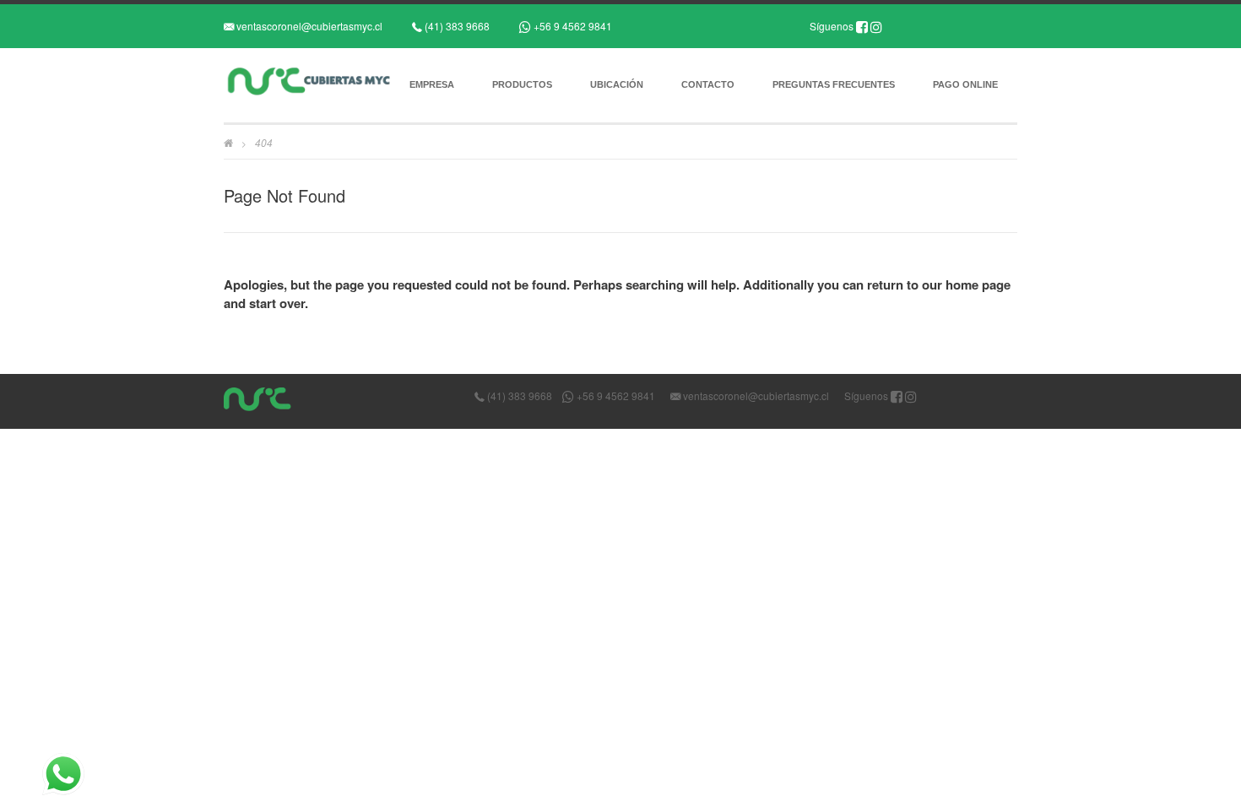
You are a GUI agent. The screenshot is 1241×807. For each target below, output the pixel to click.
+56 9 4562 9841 (571, 26)
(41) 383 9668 (456, 26)
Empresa (431, 84)
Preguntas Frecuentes (833, 84)
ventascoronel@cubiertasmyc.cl (308, 26)
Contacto (707, 84)
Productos (522, 84)
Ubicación (616, 84)
